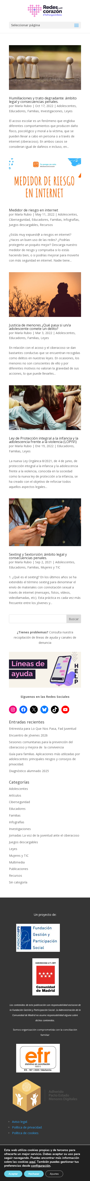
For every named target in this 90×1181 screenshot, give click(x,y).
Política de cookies (25, 1133)
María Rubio (23, 106)
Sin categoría (18, 882)
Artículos (15, 795)
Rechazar (33, 1174)
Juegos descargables (23, 225)
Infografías (71, 219)
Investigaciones (51, 111)
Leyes (68, 111)
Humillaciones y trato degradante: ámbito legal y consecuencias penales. (43, 100)
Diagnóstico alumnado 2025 (29, 771)
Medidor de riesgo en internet (33, 210)
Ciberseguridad (19, 219)
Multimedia (17, 862)
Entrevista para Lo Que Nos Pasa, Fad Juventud (42, 728)
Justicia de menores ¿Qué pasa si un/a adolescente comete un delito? (40, 327)
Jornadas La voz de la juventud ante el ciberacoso (44, 835)
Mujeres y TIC (50, 567)
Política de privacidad (27, 1127)
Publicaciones (18, 869)
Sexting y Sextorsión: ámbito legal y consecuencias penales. (38, 556)
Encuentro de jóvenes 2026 (28, 735)
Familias (33, 111)
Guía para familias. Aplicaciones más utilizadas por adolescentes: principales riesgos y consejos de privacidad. (44, 759)
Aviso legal (19, 1122)
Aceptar (13, 1174)
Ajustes (54, 1174)
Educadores (17, 111)
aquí (32, 1162)
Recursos (46, 225)
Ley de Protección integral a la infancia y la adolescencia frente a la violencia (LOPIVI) (43, 440)
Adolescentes (66, 106)
